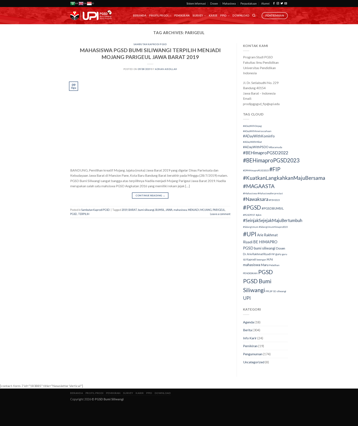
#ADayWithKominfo (259, 136)
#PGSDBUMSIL (273, 208)
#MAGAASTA (259, 186)
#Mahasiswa (250, 193)
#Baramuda (275, 147)
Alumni (265, 3)
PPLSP (269, 291)
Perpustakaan (249, 3)
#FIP (274, 169)
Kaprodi (251, 259)
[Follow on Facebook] (274, 3)
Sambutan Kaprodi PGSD (150, 44)
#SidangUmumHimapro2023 (273, 227)
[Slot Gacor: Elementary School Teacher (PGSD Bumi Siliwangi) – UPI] (91, 15)
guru (278, 254)
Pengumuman (252, 354)
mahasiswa (180, 209)
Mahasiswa (229, 3)
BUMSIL (159, 209)
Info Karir (250, 338)
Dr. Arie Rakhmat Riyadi (257, 254)
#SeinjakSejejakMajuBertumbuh (272, 220)
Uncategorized (253, 362)
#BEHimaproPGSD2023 (271, 160)
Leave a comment (220, 214)
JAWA (169, 209)
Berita (247, 330)
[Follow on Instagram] (278, 3)
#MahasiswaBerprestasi (270, 193)
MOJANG (206, 209)
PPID (223, 15)
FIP (273, 254)
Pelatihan (274, 265)
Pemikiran (182, 15)
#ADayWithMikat (252, 141)
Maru (264, 265)
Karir (213, 15)
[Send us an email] (285, 3)
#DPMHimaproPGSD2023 (256, 170)
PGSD (73, 214)
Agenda (248, 322)
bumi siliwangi (146, 209)
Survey (197, 15)
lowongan (261, 259)
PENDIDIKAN (250, 273)
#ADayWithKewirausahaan (257, 131)
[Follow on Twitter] (282, 3)
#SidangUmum (250, 227)
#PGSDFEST (249, 215)
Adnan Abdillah (166, 69)
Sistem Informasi (196, 3)
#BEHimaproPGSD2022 (265, 152)
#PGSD (252, 207)
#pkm (258, 215)
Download (240, 15)
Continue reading (150, 195)
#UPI (249, 234)
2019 (124, 209)
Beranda (139, 15)
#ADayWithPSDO (255, 147)
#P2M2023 (274, 200)
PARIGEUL (219, 209)
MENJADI (193, 209)
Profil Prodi (158, 15)
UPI (247, 298)
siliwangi (281, 291)
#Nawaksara (255, 199)
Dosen (214, 3)
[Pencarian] (253, 15)
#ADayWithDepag (252, 126)
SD (274, 291)
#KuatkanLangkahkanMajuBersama (284, 178)
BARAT (132, 209)
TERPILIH (83, 214)
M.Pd (270, 259)
